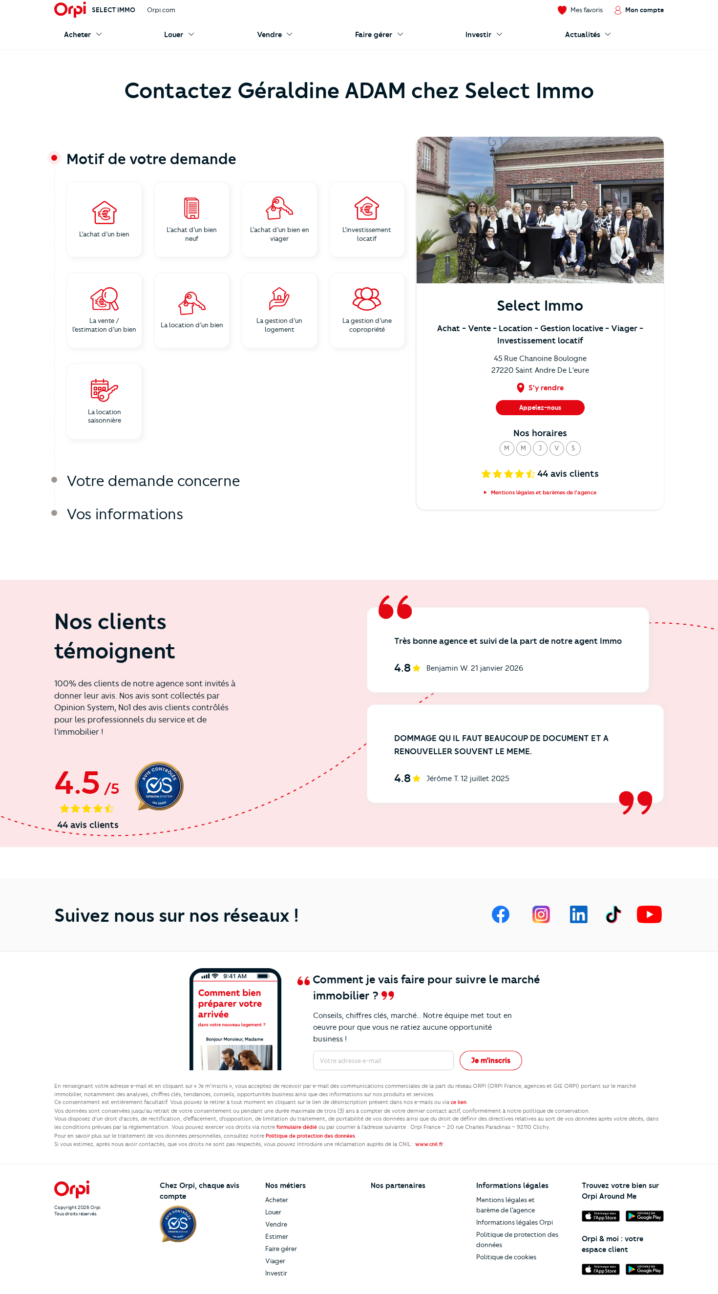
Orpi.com (161, 10)
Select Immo (113, 10)
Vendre (276, 1224)
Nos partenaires (398, 1185)
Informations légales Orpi (514, 1222)
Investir (276, 1273)
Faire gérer (281, 1248)
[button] (507, 448)
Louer (273, 1212)
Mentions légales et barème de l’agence (505, 1205)
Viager (275, 1261)
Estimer (276, 1236)
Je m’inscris (490, 1060)
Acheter (276, 1200)
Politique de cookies (506, 1257)
